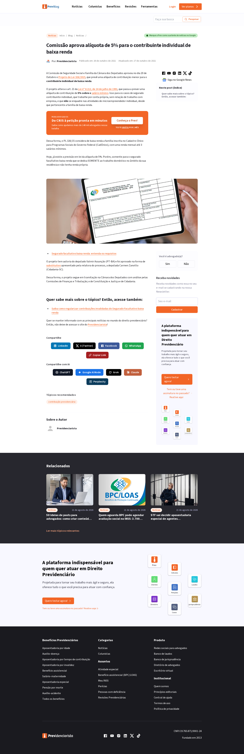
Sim (167, 264)
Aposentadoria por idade (56, 648)
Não (186, 264)
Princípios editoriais (165, 691)
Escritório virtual (163, 670)
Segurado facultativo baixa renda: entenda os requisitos (84, 253)
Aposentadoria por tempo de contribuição (66, 659)
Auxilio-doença (50, 653)
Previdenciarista (67, 61)
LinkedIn (63, 346)
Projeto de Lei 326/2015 (71, 77)
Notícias (77, 6)
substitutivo (53, 265)
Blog (70, 35)
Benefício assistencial (54, 670)
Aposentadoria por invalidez (58, 665)
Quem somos (161, 686)
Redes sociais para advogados (170, 648)
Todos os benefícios (53, 698)
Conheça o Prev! (127, 120)
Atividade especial (108, 669)
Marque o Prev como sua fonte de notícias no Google (172, 35)
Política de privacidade (166, 708)
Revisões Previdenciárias (112, 697)
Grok (116, 372)
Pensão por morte (52, 687)
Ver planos (188, 6)
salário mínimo (100, 93)
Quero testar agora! (171, 379)
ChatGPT (65, 372)
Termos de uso (162, 703)
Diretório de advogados (167, 665)
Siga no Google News (180, 80)
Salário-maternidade (54, 676)
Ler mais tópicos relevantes (62, 531)
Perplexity (99, 381)
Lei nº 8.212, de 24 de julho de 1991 (98, 89)
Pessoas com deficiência (111, 691)
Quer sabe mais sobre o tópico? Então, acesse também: (178, 95)
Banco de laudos (163, 653)
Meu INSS (103, 680)
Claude (135, 372)
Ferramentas (149, 6)
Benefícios (113, 6)
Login (172, 6)
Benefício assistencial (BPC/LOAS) (117, 675)
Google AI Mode (91, 372)
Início (62, 35)
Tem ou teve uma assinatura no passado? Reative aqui (176, 393)
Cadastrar (177, 309)
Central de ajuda (163, 697)
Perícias (102, 686)
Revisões (130, 6)
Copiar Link (99, 355)
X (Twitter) (86, 346)
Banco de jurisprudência (167, 659)
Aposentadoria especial (55, 681)
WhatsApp (135, 346)
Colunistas (95, 6)
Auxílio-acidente (51, 693)
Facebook (111, 346)
